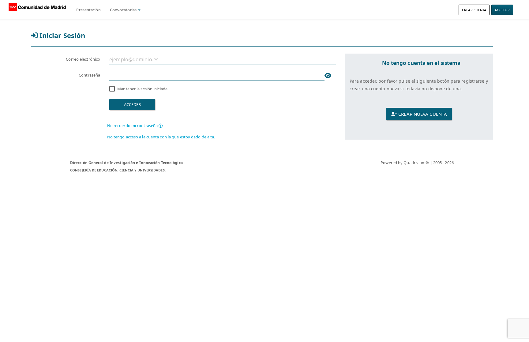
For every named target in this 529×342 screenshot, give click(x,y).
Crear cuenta (474, 10)
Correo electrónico (83, 59)
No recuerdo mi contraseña (133, 125)
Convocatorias (123, 10)
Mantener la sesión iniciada (142, 89)
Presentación (88, 10)
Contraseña (89, 75)
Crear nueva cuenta (422, 114)
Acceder (502, 10)
